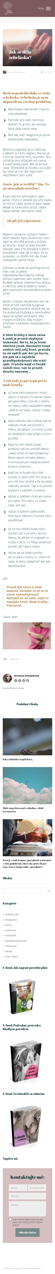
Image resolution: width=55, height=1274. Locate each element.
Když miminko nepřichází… (18, 759)
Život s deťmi (11, 956)
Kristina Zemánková (16, 72)
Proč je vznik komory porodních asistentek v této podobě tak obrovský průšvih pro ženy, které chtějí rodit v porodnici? (27, 864)
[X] (19, 680)
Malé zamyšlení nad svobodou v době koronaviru (23, 809)
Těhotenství (10, 946)
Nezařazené (14, 659)
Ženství (8, 951)
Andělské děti (11, 914)
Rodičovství (10, 930)
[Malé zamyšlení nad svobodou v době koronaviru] (27, 785)
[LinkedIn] (23, 680)
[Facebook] (15, 680)
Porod (8, 924)
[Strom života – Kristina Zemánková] (8, 8)
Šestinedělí (10, 935)
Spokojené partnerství (16, 940)
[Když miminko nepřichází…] (27, 736)
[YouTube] (27, 680)
